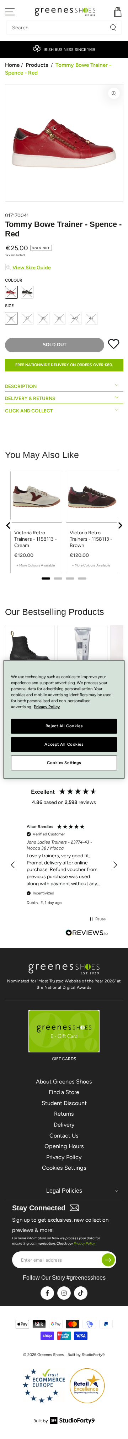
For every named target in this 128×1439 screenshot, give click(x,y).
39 (59, 318)
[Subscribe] (108, 1260)
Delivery (64, 1124)
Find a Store (64, 1092)
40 (75, 318)
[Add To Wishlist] (113, 347)
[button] (13, 865)
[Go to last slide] (8, 525)
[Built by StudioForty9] (64, 1422)
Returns (64, 1113)
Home (12, 64)
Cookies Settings (64, 1167)
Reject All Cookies (64, 725)
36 (11, 318)
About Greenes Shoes (64, 1081)
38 (43, 318)
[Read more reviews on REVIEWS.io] (86, 933)
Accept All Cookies (63, 744)
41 (91, 318)
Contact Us (64, 1135)
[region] (64, 525)
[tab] (46, 578)
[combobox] (58, 27)
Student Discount (64, 1103)
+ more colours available (35, 565)
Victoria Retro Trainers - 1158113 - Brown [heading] (91, 539)
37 (27, 318)
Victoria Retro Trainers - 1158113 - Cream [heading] (35, 539)
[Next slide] (119, 525)
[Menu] (10, 11)
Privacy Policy (64, 1157)
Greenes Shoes (50, 1354)
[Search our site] (113, 27)
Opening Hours (64, 1146)
